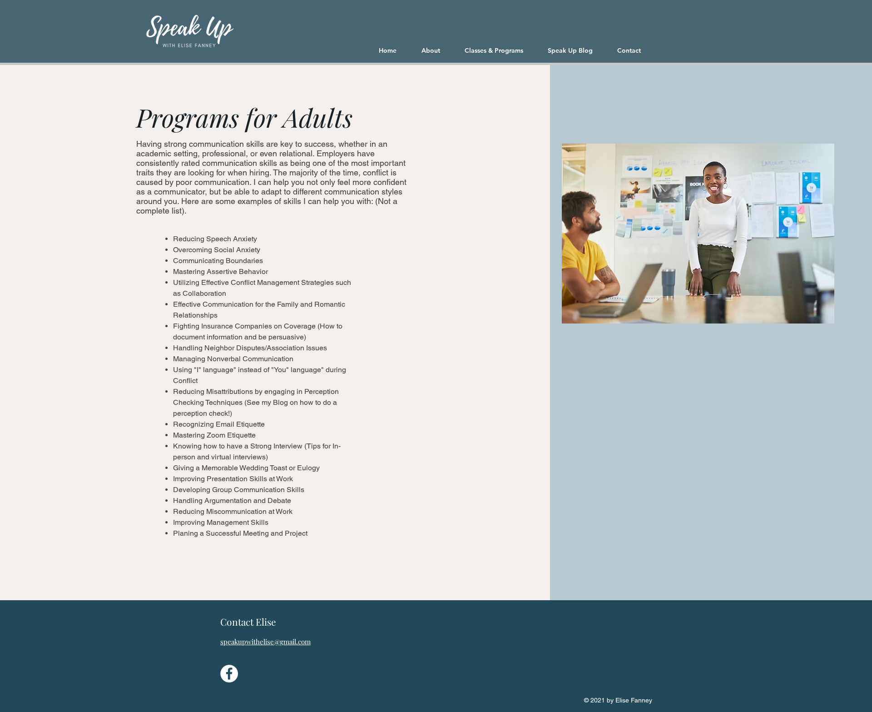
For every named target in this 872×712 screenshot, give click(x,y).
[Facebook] (229, 673)
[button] (499, 50)
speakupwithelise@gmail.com (265, 641)
